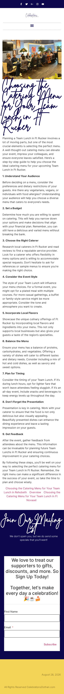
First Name (11, 611)
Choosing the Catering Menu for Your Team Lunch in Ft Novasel (33, 496)
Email (7, 627)
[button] (32, 25)
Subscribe (50, 644)
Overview (35, 492)
